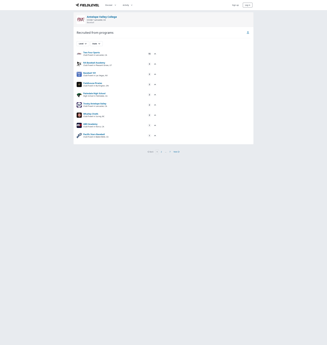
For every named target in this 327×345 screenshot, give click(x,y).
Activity (126, 5)
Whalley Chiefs (90, 113)
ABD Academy (90, 124)
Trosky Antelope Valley (94, 103)
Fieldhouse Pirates (92, 83)
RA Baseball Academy (94, 62)
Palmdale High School (94, 93)
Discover (109, 5)
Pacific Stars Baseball (94, 134)
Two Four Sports (91, 52)
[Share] (248, 32)
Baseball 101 (89, 73)
